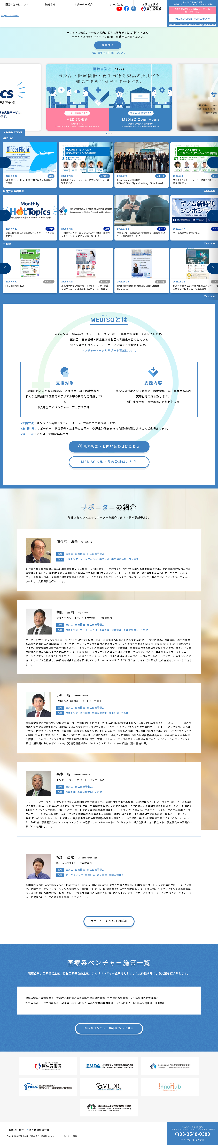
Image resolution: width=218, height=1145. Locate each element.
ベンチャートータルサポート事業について (109, 350)
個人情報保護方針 (39, 1130)
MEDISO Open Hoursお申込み (192, 18)
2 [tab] (108, 133)
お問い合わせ (16, 1130)
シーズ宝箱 (116, 4)
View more (209, 190)
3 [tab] (110, 133)
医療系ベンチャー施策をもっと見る (109, 1028)
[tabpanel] (109, 97)
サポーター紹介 (83, 4)
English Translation (10, 15)
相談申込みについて (16, 4)
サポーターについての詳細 (109, 921)
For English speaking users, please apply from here (192, 25)
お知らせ (50, 4)
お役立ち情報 (150, 4)
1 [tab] (105, 133)
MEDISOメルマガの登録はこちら (109, 462)
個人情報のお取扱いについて (109, 52)
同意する (108, 45)
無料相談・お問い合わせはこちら (112, 446)
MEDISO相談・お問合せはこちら (192, 10)
